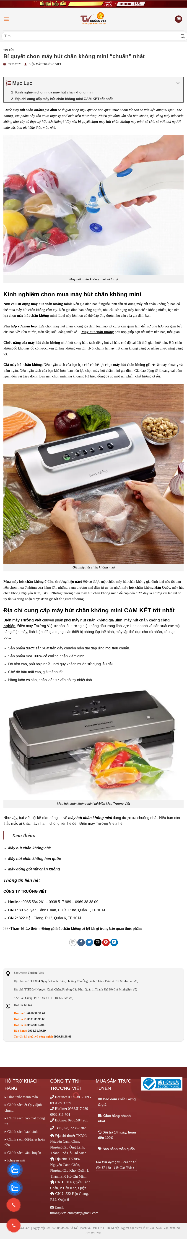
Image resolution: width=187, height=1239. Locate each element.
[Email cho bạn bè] (97, 942)
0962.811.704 (35, 1025)
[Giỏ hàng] (178, 19)
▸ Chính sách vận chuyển (23, 1153)
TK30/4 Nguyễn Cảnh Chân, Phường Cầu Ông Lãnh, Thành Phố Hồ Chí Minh (84, 981)
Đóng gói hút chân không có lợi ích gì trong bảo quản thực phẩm (92, 928)
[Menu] (6, 19)
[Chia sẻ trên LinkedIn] (114, 942)
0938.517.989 (78, 1109)
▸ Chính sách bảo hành (21, 1131)
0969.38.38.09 (36, 1013)
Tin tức (9, 50)
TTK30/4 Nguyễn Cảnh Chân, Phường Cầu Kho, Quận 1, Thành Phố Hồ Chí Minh (80, 989)
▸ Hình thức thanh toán (21, 1097)
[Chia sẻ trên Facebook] (81, 942)
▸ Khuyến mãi (15, 1160)
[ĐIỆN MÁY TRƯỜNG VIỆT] (94, 19)
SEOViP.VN (93, 1233)
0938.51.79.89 (37, 1030)
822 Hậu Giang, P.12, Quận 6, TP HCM (43, 998)
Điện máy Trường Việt (45, 64)
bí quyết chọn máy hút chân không (104, 121)
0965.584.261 (78, 1120)
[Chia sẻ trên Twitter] (89, 942)
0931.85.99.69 (36, 1019)
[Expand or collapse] (178, 83)
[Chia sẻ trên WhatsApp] (73, 942)
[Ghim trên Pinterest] (106, 942)
